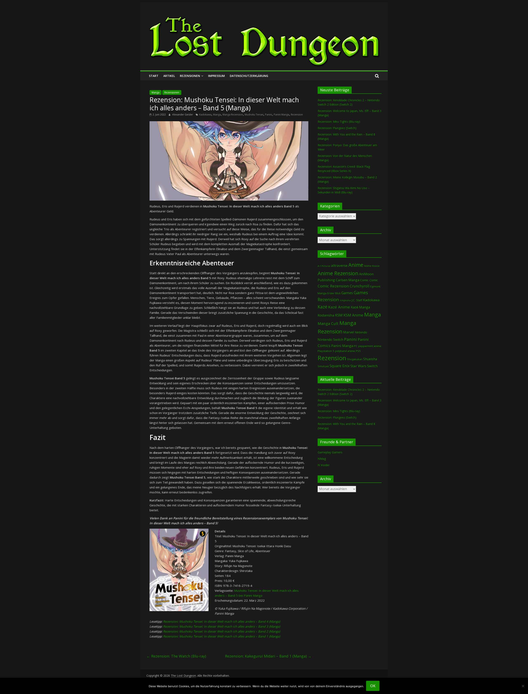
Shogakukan (354, 359)
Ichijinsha (345, 300)
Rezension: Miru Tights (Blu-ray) (339, 122)
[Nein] (523, 686)
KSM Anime (353, 315)
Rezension (297, 114)
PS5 (358, 351)
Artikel (169, 76)
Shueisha (370, 359)
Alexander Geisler (183, 114)
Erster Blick (334, 293)
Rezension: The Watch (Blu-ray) (176, 656)
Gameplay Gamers (330, 452)
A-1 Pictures (324, 266)
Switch (372, 365)
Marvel (348, 332)
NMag (322, 459)
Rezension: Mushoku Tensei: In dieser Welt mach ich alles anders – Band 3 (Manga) (221, 626)
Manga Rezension (233, 114)
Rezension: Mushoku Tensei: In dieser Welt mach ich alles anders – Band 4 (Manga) (221, 621)
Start (153, 76)
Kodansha (326, 315)
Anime (355, 264)
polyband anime (345, 351)
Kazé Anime (339, 306)
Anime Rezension (338, 273)
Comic (364, 280)
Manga (155, 92)
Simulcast (323, 366)
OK (372, 685)
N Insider (324, 465)
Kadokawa (205, 114)
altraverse (339, 265)
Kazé (322, 307)
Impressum (216, 76)
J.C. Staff (356, 300)
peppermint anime (369, 346)
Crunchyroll (359, 286)
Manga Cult (328, 323)
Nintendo (361, 332)
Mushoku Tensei (254, 114)
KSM (339, 315)
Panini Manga (281, 114)
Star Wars (358, 365)
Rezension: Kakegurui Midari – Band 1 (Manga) (268, 656)
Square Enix (340, 365)
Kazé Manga (360, 307)
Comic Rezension (333, 285)
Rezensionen (190, 76)
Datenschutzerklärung (249, 76)
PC (355, 346)
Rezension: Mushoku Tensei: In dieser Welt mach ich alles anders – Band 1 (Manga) (221, 636)
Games (347, 292)
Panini (268, 114)
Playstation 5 (326, 351)
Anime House (372, 265)
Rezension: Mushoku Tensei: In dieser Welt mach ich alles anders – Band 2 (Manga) (221, 631)
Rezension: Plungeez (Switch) (337, 128)
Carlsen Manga (347, 280)
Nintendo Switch (330, 339)
